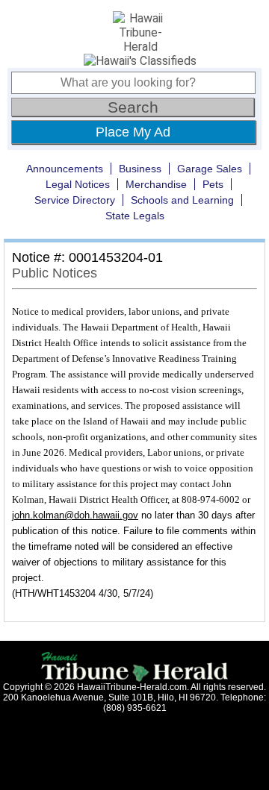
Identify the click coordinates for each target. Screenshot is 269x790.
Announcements (64, 169)
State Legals (134, 216)
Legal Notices (78, 184)
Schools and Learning (182, 200)
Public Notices (54, 273)
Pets (212, 184)
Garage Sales (209, 169)
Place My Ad (133, 132)
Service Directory (74, 200)
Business (140, 169)
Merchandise (156, 184)
